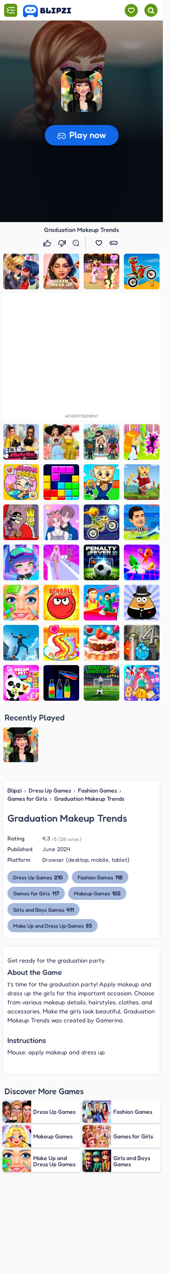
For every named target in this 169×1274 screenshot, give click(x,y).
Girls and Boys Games (43, 909)
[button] (81, 91)
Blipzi (14, 790)
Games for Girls (27, 798)
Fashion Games (97, 790)
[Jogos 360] (52, 11)
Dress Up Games (50, 790)
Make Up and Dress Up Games (52, 925)
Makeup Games (97, 893)
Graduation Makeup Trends (89, 798)
